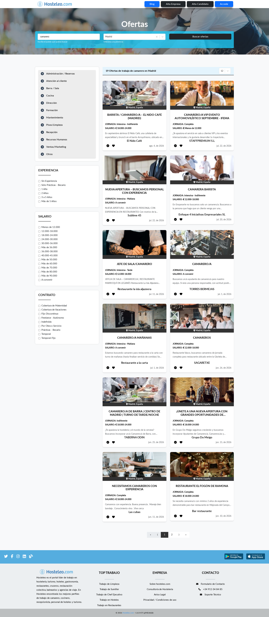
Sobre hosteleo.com (160, 584)
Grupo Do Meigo (202, 437)
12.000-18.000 (49, 231)
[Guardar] (113, 146)
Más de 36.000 (49, 247)
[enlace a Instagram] (18, 557)
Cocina (50, 95)
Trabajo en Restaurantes (109, 605)
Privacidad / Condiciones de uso (159, 600)
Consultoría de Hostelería (160, 589)
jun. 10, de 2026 (223, 516)
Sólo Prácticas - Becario (53, 185)
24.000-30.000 (49, 239)
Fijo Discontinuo (49, 314)
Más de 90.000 (49, 276)
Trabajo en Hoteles (109, 600)
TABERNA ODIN (134, 437)
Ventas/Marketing (56, 147)
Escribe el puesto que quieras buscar (52, 42)
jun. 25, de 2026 (156, 442)
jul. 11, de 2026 (156, 294)
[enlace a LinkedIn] (24, 557)
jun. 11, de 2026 (156, 517)
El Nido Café (134, 141)
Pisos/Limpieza (54, 125)
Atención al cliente (56, 81)
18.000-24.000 (49, 235)
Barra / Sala (52, 88)
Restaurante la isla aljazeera (134, 289)
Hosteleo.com (128, 613)
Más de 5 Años (49, 201)
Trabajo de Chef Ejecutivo (109, 594)
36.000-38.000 (49, 251)
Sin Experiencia (49, 181)
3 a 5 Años (46, 197)
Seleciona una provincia (113, 42)
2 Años (45, 193)
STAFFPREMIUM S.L (202, 141)
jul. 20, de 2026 (224, 220)
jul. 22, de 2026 (224, 146)
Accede (224, 4)
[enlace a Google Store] (233, 559)
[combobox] (105, 37)
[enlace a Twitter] (5, 557)
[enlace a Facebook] (12, 557)
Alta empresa (173, 4)
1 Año (44, 189)
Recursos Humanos (56, 139)
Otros (49, 154)
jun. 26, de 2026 (223, 368)
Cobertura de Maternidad (54, 306)
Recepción (51, 132)
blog (152, 4)
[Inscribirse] (108, 146)
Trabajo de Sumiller (109, 589)
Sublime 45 (134, 215)
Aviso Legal (160, 594)
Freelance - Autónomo (52, 318)
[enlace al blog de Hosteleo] (31, 557)
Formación (52, 110)
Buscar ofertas (200, 36)
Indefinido (46, 322)
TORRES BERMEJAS (201, 289)
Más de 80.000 (49, 272)
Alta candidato (200, 4)
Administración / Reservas (60, 73)
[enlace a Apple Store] (255, 559)
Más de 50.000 (49, 259)
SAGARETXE (202, 363)
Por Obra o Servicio (51, 326)
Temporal (46, 334)
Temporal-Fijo (48, 338)
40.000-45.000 (49, 255)
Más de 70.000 (49, 268)
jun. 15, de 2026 (223, 442)
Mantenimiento (54, 117)
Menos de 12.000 (50, 227)
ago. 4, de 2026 (156, 146)
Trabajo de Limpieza (109, 584)
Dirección (51, 103)
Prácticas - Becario (50, 330)
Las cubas (134, 512)
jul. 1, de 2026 (224, 294)
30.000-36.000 (49, 243)
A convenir (46, 280)
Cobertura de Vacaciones (53, 310)
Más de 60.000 (49, 263)
